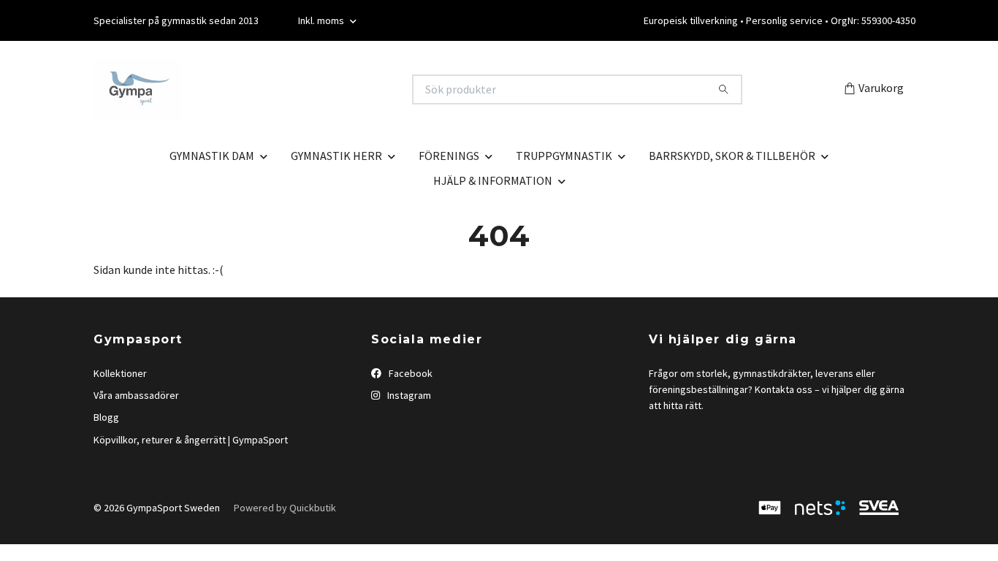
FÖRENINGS (449, 155)
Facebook (409, 373)
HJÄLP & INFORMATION (492, 180)
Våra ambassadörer (136, 395)
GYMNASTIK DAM (211, 155)
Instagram (408, 395)
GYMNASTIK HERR (336, 155)
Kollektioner (120, 373)
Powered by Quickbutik (285, 507)
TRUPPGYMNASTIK (564, 155)
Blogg (106, 417)
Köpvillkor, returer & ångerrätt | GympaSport (191, 439)
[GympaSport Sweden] (293, 89)
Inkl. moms (322, 20)
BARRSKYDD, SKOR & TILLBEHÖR (732, 155)
